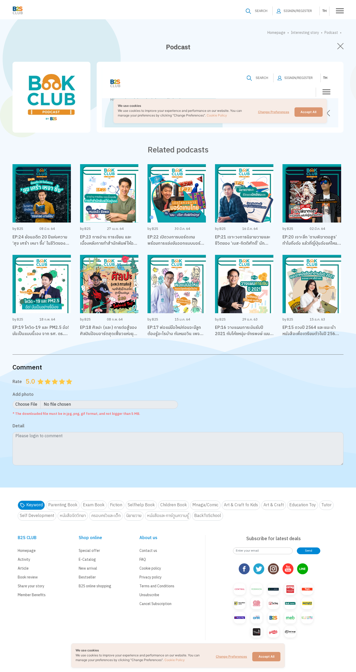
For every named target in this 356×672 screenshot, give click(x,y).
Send (308, 550)
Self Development (37, 515)
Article (23, 568)
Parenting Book (62, 505)
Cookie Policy (174, 660)
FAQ (142, 560)
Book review (28, 577)
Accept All (266, 656)
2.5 (53, 388)
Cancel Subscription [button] (155, 604)
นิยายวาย (134, 515)
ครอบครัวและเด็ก (106, 515)
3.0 (55, 388)
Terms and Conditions (156, 586)
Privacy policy (150, 577)
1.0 (41, 388)
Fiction (116, 505)
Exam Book (94, 505)
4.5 (67, 388)
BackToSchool (207, 515)
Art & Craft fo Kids (241, 505)
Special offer (89, 551)
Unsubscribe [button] (149, 595)
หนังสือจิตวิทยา (73, 515)
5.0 (70, 388)
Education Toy (302, 505)
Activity (24, 560)
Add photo (23, 395)
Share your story (31, 586)
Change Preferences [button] (231, 656)
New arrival (88, 568)
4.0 (62, 388)
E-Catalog (87, 560)
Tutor (326, 505)
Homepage (276, 32)
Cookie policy (150, 568)
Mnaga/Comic (205, 505)
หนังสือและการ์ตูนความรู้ (168, 515)
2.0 (48, 388)
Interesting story (305, 32)
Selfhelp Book (141, 505)
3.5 (60, 388)
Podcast (331, 32)
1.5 (45, 388)
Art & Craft (273, 505)
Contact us (148, 551)
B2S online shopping (95, 586)
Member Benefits (32, 595)
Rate (17, 381)
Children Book (173, 505)
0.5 (38, 388)
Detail (18, 426)
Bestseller (87, 577)
